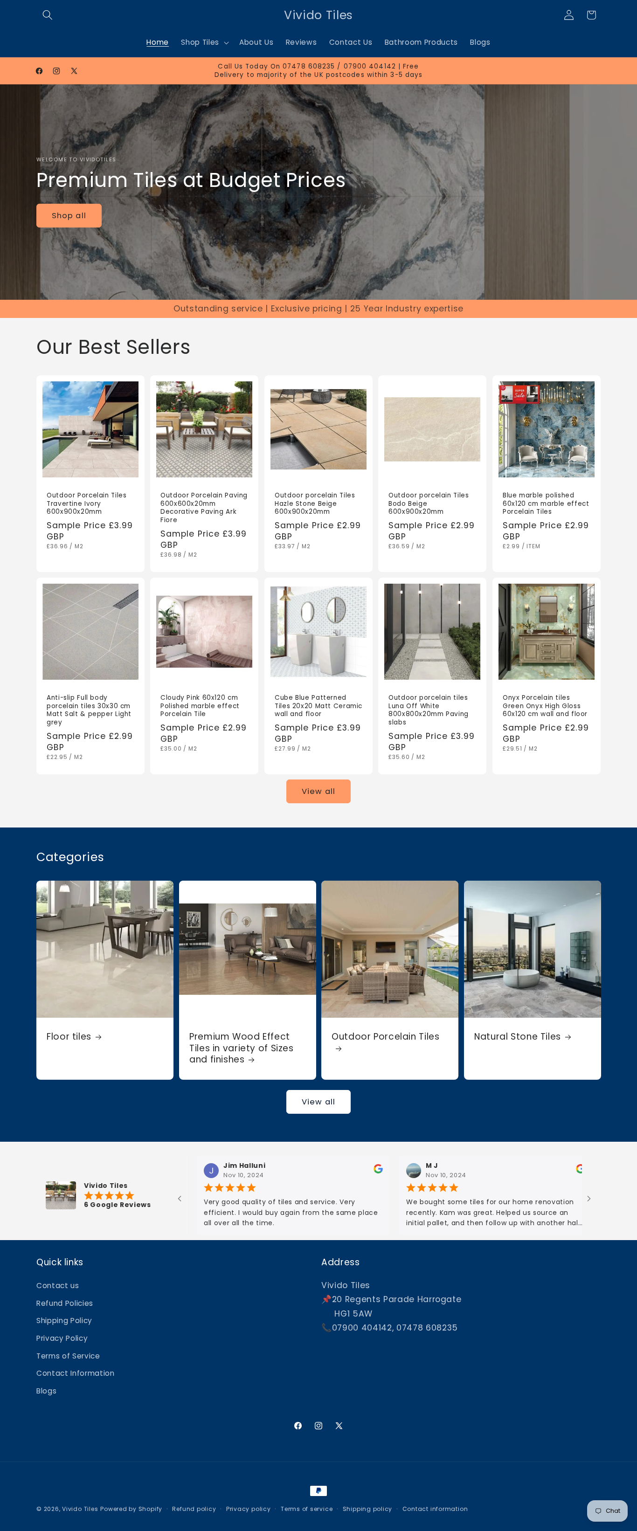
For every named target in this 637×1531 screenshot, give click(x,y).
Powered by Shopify (131, 1509)
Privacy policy (248, 1509)
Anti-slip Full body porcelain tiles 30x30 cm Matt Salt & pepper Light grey (89, 710)
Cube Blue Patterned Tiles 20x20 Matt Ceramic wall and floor (318, 706)
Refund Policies (64, 1303)
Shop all (69, 215)
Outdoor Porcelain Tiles (386, 1037)
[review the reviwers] (323, 1171)
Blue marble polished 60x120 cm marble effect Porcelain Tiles (546, 503)
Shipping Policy (64, 1321)
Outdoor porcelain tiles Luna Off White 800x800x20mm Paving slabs (428, 710)
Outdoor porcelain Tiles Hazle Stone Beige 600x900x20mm (315, 503)
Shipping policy (368, 1509)
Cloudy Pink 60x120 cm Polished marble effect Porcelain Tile (200, 706)
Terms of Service (68, 1356)
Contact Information (75, 1374)
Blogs (46, 1391)
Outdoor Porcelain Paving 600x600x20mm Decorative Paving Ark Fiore (204, 507)
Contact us (57, 1285)
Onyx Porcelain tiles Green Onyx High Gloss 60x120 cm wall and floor (545, 706)
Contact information (435, 1509)
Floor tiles (69, 1037)
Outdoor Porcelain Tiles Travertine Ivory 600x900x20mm (87, 503)
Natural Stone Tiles (517, 1037)
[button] (47, 15)
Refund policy (194, 1509)
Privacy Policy (62, 1338)
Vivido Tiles (80, 1509)
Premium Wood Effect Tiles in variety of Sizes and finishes (241, 1048)
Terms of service (306, 1509)
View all (318, 791)
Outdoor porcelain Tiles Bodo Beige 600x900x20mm (428, 503)
